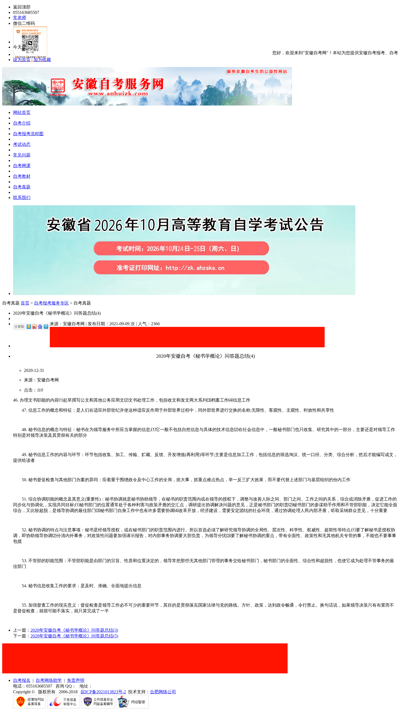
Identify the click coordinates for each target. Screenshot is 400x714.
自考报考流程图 (28, 133)
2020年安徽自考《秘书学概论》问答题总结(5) (74, 636)
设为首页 (21, 59)
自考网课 (21, 165)
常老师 (19, 17)
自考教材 (21, 176)
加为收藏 (42, 59)
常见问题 (21, 155)
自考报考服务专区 (51, 303)
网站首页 (21, 112)
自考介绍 (21, 123)
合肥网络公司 (163, 691)
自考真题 (21, 187)
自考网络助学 (49, 680)
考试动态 (21, 144)
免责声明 (75, 680)
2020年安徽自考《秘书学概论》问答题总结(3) (74, 630)
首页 (25, 303)
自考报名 (21, 680)
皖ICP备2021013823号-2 (103, 691)
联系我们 (21, 197)
